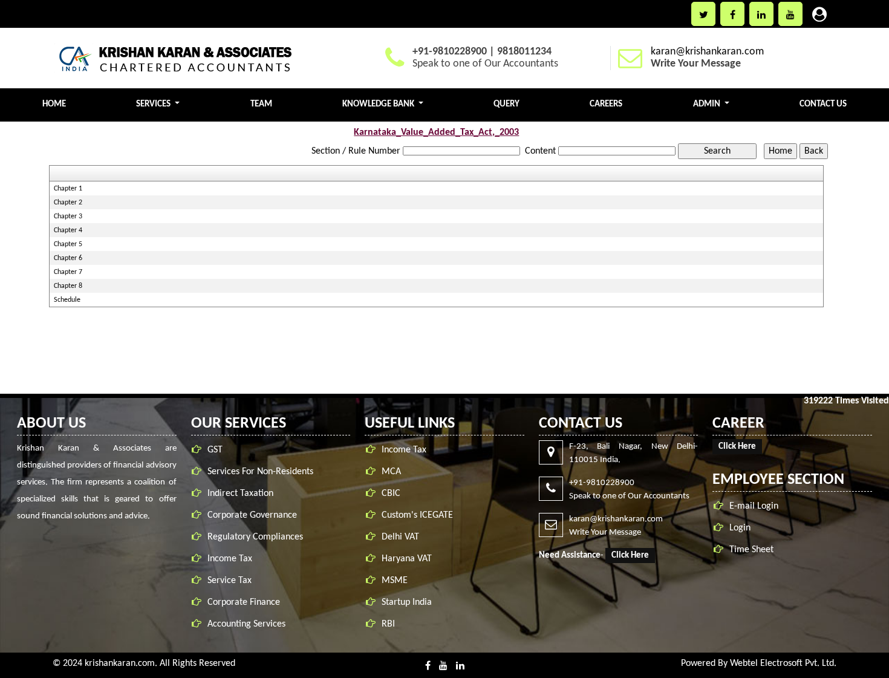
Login (740, 528)
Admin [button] (707, 104)
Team (261, 104)
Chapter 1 (68, 188)
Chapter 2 (68, 202)
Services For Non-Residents (260, 472)
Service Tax (229, 580)
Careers (606, 104)
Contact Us (823, 104)
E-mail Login (753, 506)
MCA (391, 472)
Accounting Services (246, 624)
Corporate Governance (252, 515)
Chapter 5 (68, 244)
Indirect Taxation (240, 493)
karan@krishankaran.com (707, 51)
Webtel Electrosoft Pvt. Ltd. (783, 663)
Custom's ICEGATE (417, 515)
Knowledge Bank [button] (379, 104)
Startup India (407, 602)
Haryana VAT (407, 559)
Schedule (67, 300)
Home (54, 104)
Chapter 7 (68, 272)
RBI (388, 624)
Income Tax (229, 559)
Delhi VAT (400, 537)
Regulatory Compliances (255, 537)
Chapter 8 (68, 286)
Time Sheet (751, 550)
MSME (395, 580)
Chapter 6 (68, 258)
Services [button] (154, 104)
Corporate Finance (243, 602)
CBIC (391, 493)
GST (215, 450)
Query (506, 104)
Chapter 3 (68, 216)
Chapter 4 (68, 230)
